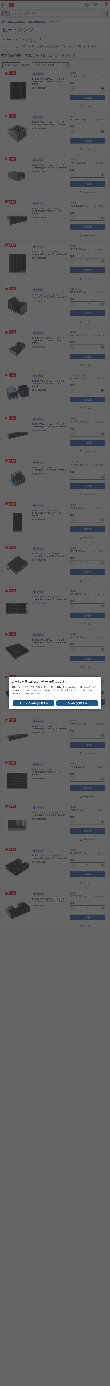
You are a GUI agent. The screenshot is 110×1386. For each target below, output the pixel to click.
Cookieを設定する (77, 703)
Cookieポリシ (18, 693)
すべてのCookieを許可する (33, 703)
